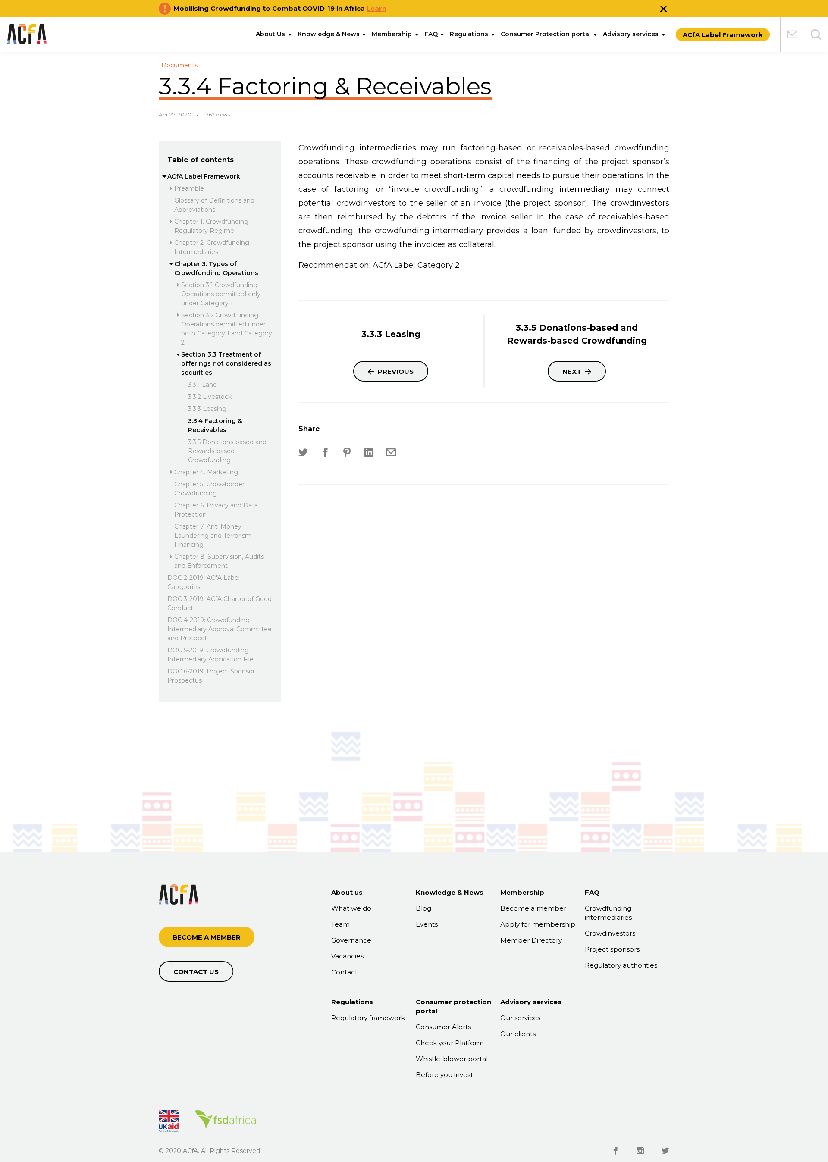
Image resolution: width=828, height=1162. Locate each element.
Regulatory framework (368, 1018)
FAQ (431, 34)
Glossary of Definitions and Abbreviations (214, 205)
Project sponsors (612, 949)
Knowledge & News (329, 34)
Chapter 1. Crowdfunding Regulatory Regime (211, 226)
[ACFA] (27, 33)
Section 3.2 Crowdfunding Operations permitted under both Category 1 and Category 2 (226, 328)
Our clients (518, 1034)
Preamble (189, 188)
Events (427, 924)
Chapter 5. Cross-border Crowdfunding (209, 488)
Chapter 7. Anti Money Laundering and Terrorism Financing (212, 535)
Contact (344, 972)
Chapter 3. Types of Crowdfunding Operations (216, 268)
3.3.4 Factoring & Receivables (215, 425)
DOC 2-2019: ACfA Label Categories (203, 582)
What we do (351, 908)
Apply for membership (537, 924)
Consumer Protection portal (546, 34)
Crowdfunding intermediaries (608, 912)
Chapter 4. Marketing (206, 472)
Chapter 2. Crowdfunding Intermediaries (211, 247)
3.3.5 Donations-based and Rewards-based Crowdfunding (227, 451)
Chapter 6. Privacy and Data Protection (216, 509)
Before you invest (444, 1075)
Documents (179, 65)
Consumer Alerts (443, 1027)
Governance (351, 940)
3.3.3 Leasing (207, 409)
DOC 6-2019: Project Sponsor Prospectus (211, 675)
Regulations (469, 34)
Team (340, 924)
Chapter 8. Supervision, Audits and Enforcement (219, 561)
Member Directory (531, 940)
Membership (392, 34)
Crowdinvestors (610, 933)
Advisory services (631, 34)
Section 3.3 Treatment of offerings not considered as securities (226, 363)
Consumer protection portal (453, 1006)
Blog (423, 908)
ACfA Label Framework (203, 176)
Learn (376, 8)
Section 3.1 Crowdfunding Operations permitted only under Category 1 (220, 294)
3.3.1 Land (202, 384)
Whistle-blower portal (452, 1059)
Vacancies (347, 956)
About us (347, 892)
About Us (270, 34)
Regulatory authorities (621, 965)
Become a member (533, 908)
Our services (520, 1018)
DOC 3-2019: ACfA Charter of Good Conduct (219, 603)
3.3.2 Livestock (210, 397)
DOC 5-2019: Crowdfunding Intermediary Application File (210, 654)
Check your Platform (450, 1043)
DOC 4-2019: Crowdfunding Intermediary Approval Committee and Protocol (219, 629)
